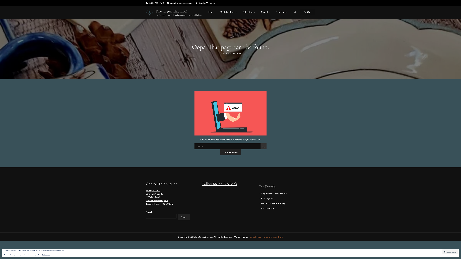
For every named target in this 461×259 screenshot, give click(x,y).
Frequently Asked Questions (274, 193)
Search (149, 212)
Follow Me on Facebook (219, 183)
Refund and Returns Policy (273, 203)
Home (211, 12)
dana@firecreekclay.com (157, 200)
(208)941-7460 (153, 197)
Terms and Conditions (273, 236)
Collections (248, 12)
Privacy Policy (267, 208)
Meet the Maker (227, 12)
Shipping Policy (268, 198)
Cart (309, 12)
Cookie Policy (46, 255)
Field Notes (281, 12)
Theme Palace (254, 236)
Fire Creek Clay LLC (171, 11)
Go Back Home (230, 152)
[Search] (295, 12)
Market (264, 12)
